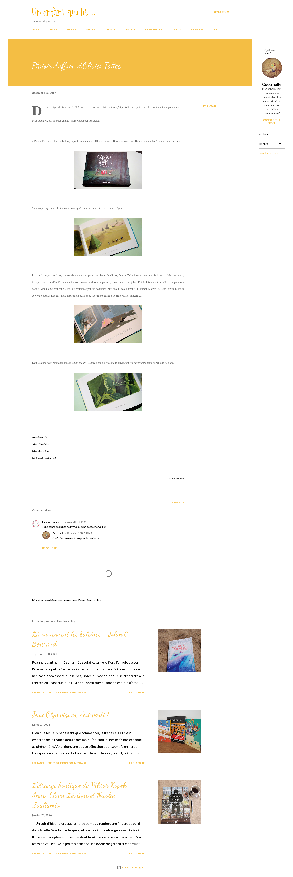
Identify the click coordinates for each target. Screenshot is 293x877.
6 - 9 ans (71, 29)
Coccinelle (58, 533)
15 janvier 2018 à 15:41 (74, 521)
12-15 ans (110, 29)
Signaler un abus (268, 152)
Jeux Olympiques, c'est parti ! (70, 714)
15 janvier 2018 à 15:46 (79, 533)
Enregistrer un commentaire (67, 692)
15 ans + (130, 29)
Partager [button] (209, 105)
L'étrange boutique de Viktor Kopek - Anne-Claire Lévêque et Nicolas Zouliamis (82, 795)
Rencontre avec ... (154, 29)
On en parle (197, 29)
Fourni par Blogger (132, 867)
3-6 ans (53, 29)
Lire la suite (137, 692)
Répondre (49, 548)
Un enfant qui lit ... (63, 12)
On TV (177, 29)
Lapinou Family (50, 521)
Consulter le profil (271, 121)
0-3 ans (35, 29)
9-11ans (90, 29)
